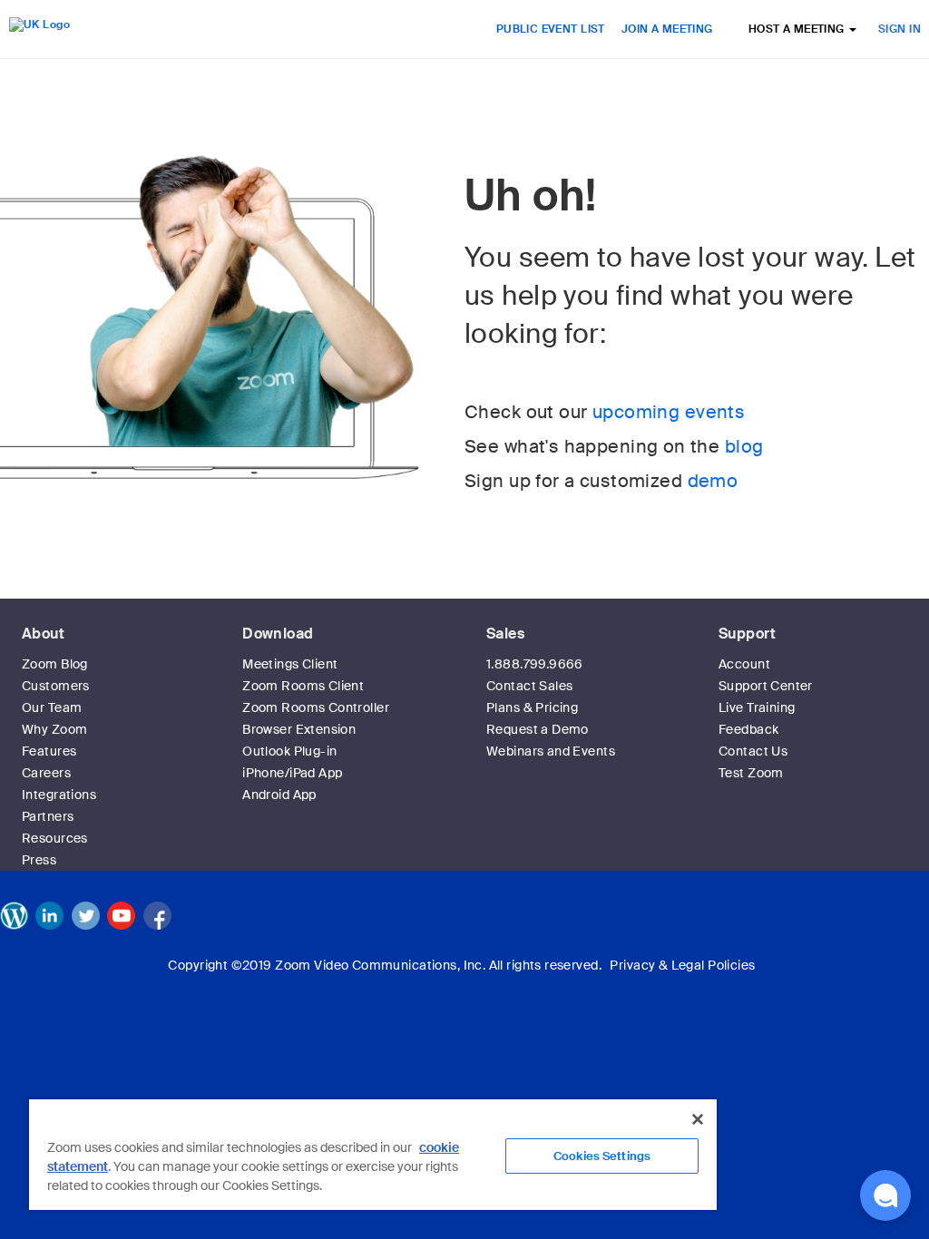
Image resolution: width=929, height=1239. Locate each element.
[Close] (697, 1119)
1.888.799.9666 (534, 664)
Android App (279, 794)
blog (744, 446)
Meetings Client (289, 664)
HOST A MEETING (797, 29)
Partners (47, 816)
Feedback (748, 729)
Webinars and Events (550, 751)
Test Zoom (751, 773)
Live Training (757, 707)
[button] (885, 1195)
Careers (46, 773)
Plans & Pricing (532, 707)
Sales (505, 633)
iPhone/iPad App (292, 773)
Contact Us (753, 751)
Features (49, 751)
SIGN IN (899, 29)
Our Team (52, 707)
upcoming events (668, 412)
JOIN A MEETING (667, 29)
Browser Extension (299, 729)
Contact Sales (529, 686)
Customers (56, 686)
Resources (55, 838)
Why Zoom (54, 729)
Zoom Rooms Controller (315, 707)
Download (277, 633)
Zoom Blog (55, 664)
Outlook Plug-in (289, 751)
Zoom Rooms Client (303, 686)
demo (713, 481)
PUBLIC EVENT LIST (550, 29)
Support (747, 633)
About (43, 633)
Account (744, 664)
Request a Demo (537, 729)
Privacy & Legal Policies (682, 965)
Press (39, 860)
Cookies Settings (601, 1156)
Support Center (766, 686)
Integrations (59, 794)
